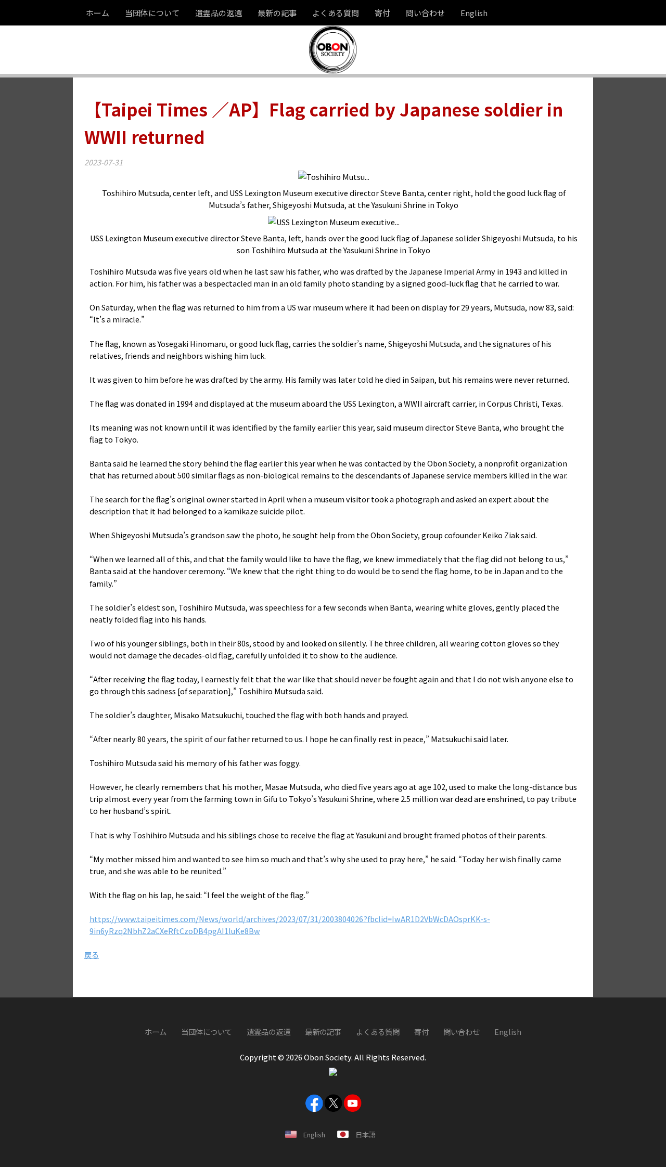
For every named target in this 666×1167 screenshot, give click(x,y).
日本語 (365, 1134)
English (314, 1134)
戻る (91, 954)
